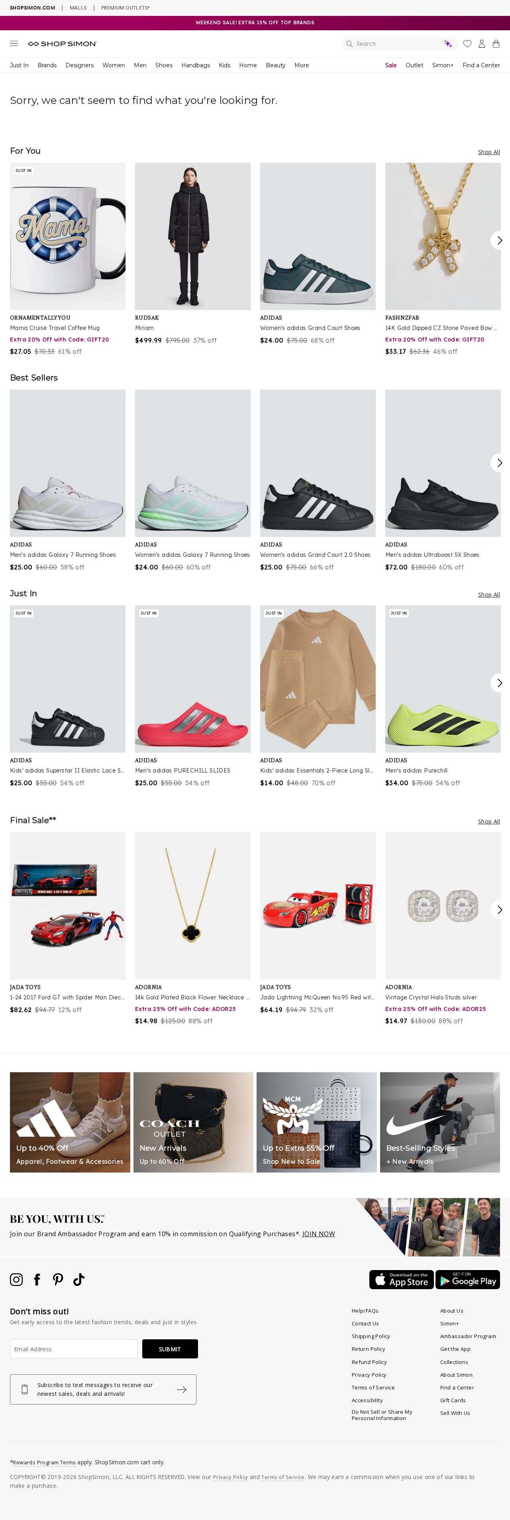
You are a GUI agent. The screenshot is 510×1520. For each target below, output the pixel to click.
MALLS (78, 7)
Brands (47, 65)
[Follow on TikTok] (79, 1283)
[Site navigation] (14, 45)
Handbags (195, 65)
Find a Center (481, 65)
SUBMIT (170, 1349)
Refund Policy (369, 1362)
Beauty (276, 65)
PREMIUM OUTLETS (125, 7)
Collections (454, 1362)
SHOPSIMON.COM (32, 8)
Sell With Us (455, 1413)
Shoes (164, 65)
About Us (451, 1310)
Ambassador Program (468, 1336)
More (301, 65)
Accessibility (367, 1400)
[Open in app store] (402, 1286)
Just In (19, 65)
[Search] (399, 44)
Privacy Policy (369, 1374)
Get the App (455, 1348)
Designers (79, 65)
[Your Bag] (496, 45)
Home (248, 65)
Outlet (415, 65)
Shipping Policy (371, 1336)
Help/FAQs (365, 1310)
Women (113, 65)
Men (140, 65)
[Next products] (500, 240)
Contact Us (365, 1323)
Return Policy (368, 1348)
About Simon (456, 1374)
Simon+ (443, 65)
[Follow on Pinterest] (59, 1283)
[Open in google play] (467, 1286)
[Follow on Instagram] (17, 1283)
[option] (67, 259)
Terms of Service (373, 1387)
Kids (224, 65)
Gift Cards (453, 1400)
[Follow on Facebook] (38, 1283)
